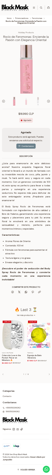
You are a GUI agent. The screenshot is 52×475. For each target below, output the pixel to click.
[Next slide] (48, 101)
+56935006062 (13, 407)
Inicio (9, 18)
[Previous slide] (4, 101)
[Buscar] (41, 7)
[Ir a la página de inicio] (15, 7)
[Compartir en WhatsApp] (26, 292)
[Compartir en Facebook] (12, 292)
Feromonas (37, 18)
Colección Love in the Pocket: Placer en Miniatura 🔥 (11, 357)
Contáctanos (27, 146)
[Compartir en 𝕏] (19, 292)
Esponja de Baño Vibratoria (34, 356)
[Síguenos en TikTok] (21, 429)
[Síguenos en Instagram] (13, 429)
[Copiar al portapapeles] (39, 292)
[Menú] (34, 7)
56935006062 (13, 411)
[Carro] (48, 7)
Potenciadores (21, 18)
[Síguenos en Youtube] (17, 429)
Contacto (7, 396)
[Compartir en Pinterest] (32, 292)
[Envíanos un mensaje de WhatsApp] (46, 469)
